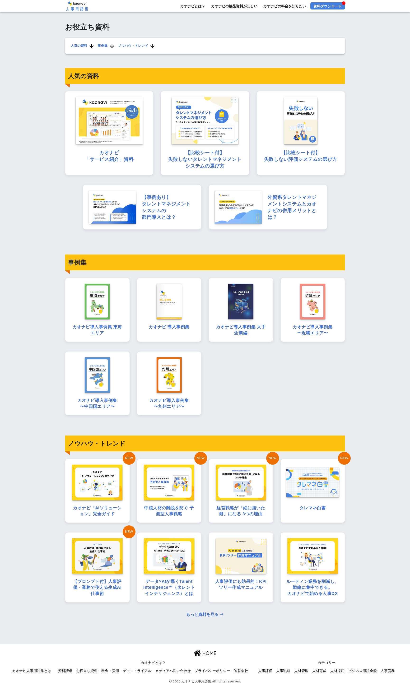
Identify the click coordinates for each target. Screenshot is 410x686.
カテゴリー (326, 663)
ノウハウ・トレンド (133, 45)
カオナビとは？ (192, 6)
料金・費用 (110, 671)
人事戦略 (283, 671)
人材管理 (301, 671)
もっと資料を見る (202, 614)
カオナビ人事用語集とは (31, 671)
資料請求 (65, 671)
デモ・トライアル (137, 671)
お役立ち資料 (87, 671)
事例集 (103, 45)
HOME (208, 653)
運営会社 (241, 671)
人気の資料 (79, 45)
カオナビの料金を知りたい (284, 6)
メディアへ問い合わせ (173, 671)
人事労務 (388, 671)
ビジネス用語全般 (362, 671)
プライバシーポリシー (212, 671)
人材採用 (337, 671)
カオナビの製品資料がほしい (234, 6)
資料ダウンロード (327, 6)
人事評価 (265, 671)
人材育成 (319, 671)
